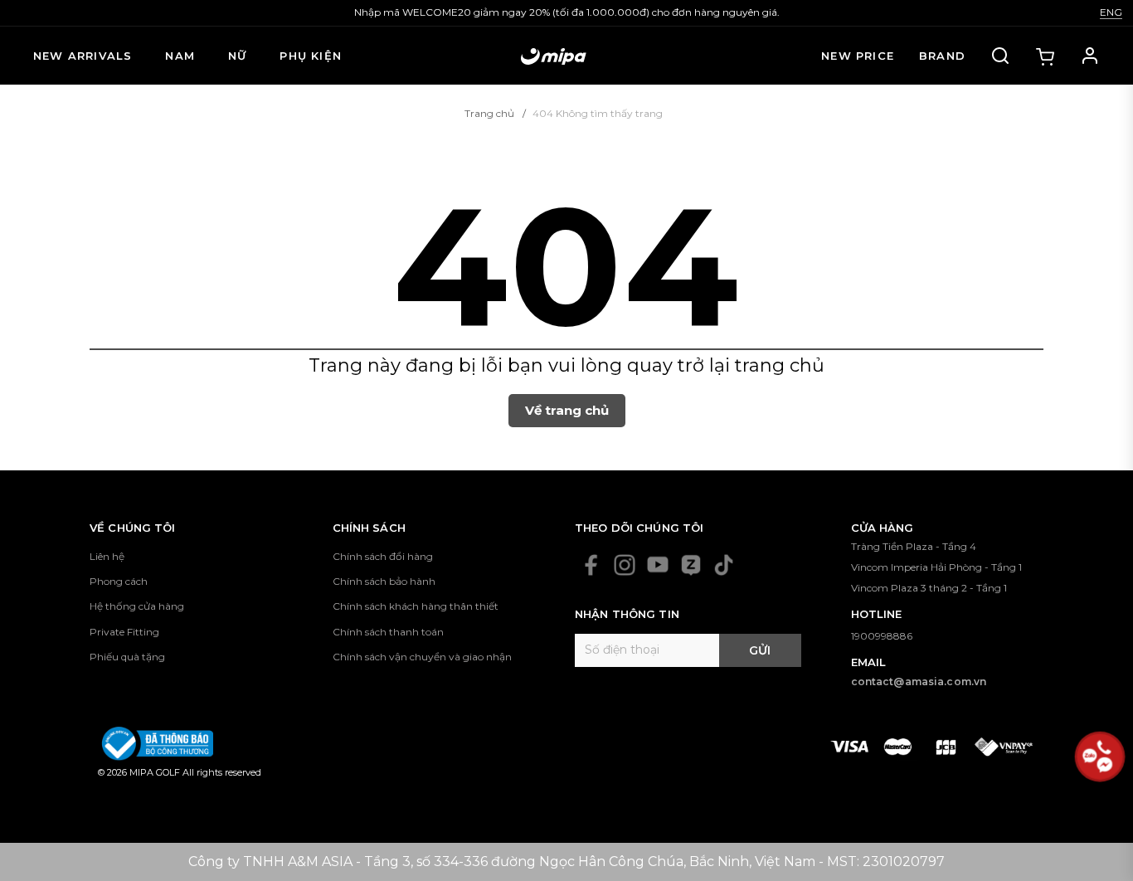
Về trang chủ (567, 410)
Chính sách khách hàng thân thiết (415, 606)
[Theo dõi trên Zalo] (691, 565)
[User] (1090, 56)
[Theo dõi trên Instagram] (624, 565)
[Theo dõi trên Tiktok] (724, 565)
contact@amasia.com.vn (919, 681)
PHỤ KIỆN (311, 55)
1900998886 (881, 636)
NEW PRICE (857, 55)
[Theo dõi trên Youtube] (657, 565)
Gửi (760, 650)
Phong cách (119, 581)
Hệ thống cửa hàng (137, 606)
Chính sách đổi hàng (383, 556)
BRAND (942, 55)
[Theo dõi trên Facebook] (591, 565)
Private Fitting (124, 631)
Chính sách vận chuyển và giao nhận (422, 656)
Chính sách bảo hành (384, 581)
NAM (180, 55)
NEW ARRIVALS (82, 55)
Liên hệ (107, 556)
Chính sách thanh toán (388, 631)
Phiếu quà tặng (127, 656)
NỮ (237, 55)
